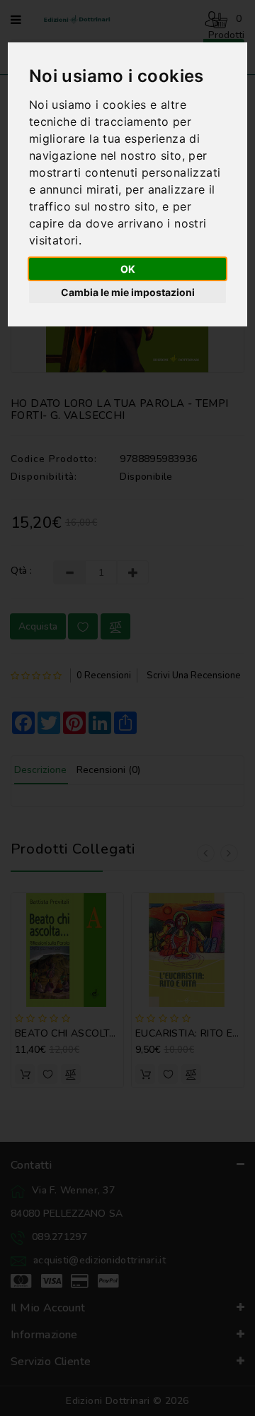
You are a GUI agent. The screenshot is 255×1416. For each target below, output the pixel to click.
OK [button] (127, 269)
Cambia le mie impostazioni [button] (128, 292)
